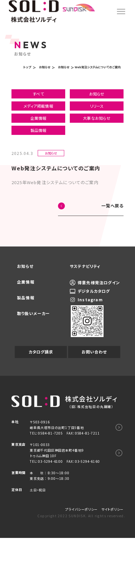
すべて (38, 93)
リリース (97, 106)
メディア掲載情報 (38, 106)
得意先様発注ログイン (99, 282)
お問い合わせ (94, 351)
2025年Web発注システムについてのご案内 (55, 182)
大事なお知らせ (96, 118)
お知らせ (97, 93)
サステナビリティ (85, 266)
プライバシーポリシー (81, 509)
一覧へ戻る (112, 206)
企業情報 (38, 118)
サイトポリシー (112, 509)
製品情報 (38, 130)
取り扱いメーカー (33, 313)
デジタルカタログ (94, 291)
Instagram (90, 299)
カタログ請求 (41, 351)
